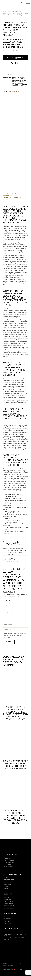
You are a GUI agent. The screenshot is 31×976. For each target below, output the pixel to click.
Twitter (7, 921)
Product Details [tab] (9, 195)
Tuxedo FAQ (8, 901)
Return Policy (9, 905)
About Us (7, 858)
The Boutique (9, 860)
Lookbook (8, 869)
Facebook (7, 916)
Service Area (9, 880)
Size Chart (8, 884)
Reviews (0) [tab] (7, 199)
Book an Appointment (15, 57)
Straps (15, 86)
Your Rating (7, 600)
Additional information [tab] (12, 197)
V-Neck (21, 86)
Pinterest (8, 923)
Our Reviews (9, 862)
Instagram (8, 919)
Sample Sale (8, 882)
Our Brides (8, 864)
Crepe (14, 77)
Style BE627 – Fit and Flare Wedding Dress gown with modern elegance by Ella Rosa (15, 816)
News (6, 888)
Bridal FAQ (8, 899)
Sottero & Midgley (19, 84)
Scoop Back (21, 81)
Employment (9, 867)
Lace (19, 78)
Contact (7, 897)
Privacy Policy (9, 903)
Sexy (14, 83)
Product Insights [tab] (10, 194)
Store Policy (9, 908)
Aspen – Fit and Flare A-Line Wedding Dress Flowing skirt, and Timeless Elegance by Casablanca (15, 713)
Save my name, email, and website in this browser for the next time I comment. (15, 635)
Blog (6, 886)
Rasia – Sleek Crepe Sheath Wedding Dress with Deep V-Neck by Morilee (15, 765)
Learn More (22, 51)
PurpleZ (20, 969)
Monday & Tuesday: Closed (14, 932)
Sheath (19, 83)
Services (7, 877)
